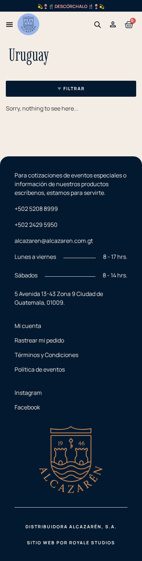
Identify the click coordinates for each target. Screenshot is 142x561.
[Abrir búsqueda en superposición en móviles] (97, 24)
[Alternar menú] (9, 24)
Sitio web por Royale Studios (71, 543)
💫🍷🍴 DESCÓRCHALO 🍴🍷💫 (71, 6)
